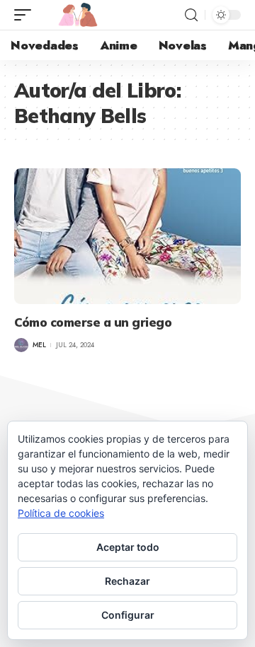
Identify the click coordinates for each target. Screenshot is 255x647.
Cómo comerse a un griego (92, 322)
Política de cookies (61, 513)
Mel (39, 344)
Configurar (127, 615)
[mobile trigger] (26, 15)
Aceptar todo (127, 547)
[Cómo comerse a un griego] (127, 236)
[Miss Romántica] (78, 15)
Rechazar (127, 581)
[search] (191, 15)
